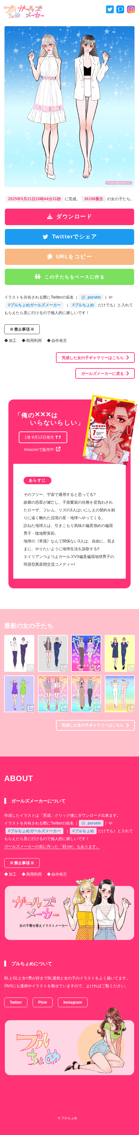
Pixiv (42, 1002)
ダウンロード (74, 216)
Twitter (16, 1002)
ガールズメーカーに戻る (102, 373)
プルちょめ (69, 1118)
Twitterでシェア (74, 237)
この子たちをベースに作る (75, 276)
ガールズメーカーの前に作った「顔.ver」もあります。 (52, 846)
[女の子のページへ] (30, 668)
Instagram (72, 1002)
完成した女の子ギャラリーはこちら (93, 357)
